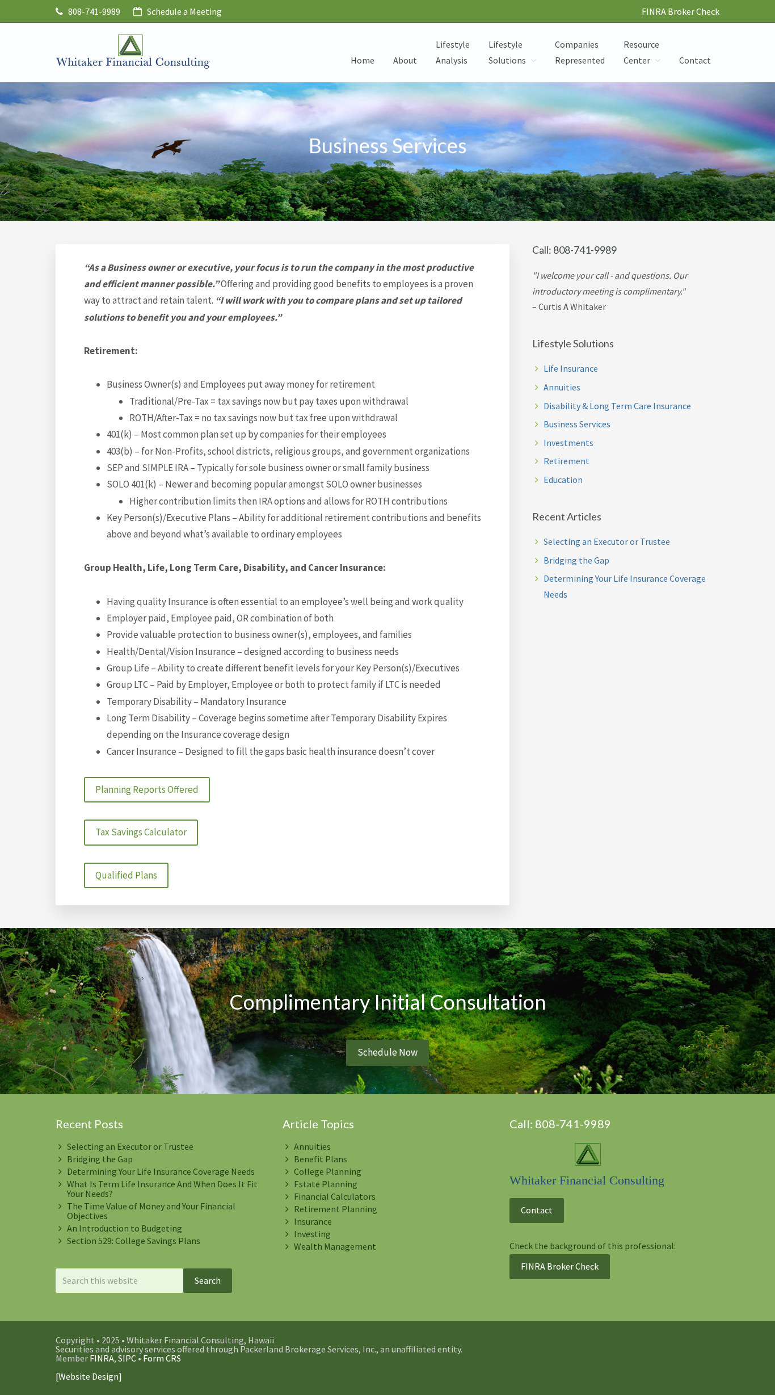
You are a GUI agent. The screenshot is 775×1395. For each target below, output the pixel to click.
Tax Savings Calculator (141, 832)
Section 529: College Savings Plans (133, 1240)
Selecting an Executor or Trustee (607, 541)
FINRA (102, 1358)
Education (563, 479)
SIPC (127, 1358)
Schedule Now (387, 1052)
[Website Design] (89, 1376)
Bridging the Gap (576, 560)
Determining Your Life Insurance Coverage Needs (161, 1171)
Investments (568, 442)
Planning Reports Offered (147, 789)
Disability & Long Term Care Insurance (617, 405)
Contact (537, 1210)
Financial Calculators (335, 1196)
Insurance (313, 1221)
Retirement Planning (335, 1209)
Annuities (562, 387)
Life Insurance (571, 368)
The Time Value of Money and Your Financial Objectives (151, 1210)
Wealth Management (335, 1246)
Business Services (577, 424)
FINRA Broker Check (680, 11)
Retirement (566, 461)
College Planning (327, 1171)
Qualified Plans (126, 875)
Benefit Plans (320, 1159)
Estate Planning (325, 1184)
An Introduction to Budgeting (124, 1228)
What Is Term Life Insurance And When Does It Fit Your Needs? (162, 1188)
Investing (312, 1233)
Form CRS (162, 1358)
